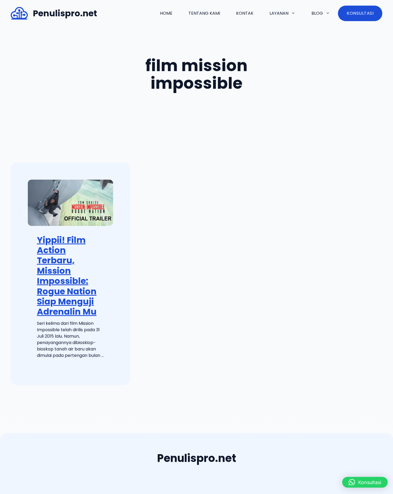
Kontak (244, 13)
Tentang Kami (204, 13)
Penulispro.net (65, 13)
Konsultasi (360, 13)
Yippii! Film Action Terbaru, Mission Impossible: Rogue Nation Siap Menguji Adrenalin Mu (67, 276)
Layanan (278, 13)
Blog (317, 13)
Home (166, 13)
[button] (365, 482)
